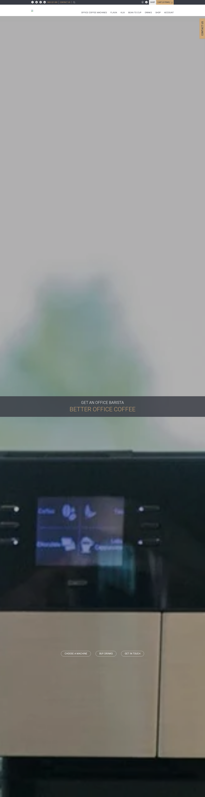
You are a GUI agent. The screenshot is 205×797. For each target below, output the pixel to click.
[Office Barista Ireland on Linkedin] (44, 2)
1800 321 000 (52, 2)
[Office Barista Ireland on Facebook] (32, 2)
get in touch (132, 653)
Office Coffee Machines (94, 12)
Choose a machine (76, 653)
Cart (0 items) (163, 2)
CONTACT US (65, 2)
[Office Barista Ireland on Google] (40, 2)
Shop (152, 2)
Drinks (148, 12)
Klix (123, 12)
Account (169, 12)
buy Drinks (106, 653)
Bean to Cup (134, 12)
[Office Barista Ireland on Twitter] (36, 2)
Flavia (113, 12)
